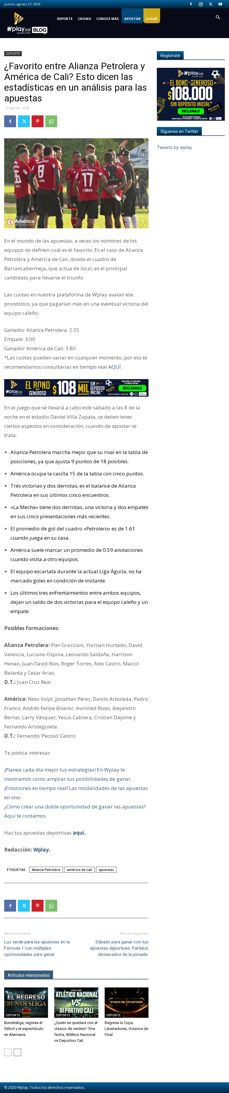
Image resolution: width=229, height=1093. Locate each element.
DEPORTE (64, 18)
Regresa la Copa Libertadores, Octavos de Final (126, 1028)
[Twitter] (210, 4)
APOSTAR (132, 18)
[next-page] (17, 1052)
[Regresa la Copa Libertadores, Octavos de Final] (126, 1002)
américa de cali (79, 869)
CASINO (84, 18)
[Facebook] (190, 4)
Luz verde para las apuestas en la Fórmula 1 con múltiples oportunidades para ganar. (37, 948)
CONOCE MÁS (107, 18)
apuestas (106, 869)
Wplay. (41, 849)
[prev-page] (8, 1052)
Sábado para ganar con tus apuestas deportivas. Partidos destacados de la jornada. (119, 948)
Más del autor (69, 975)
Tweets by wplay (174, 147)
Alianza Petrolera (46, 869)
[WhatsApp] (51, 121)
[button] (218, 17)
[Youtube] (220, 4)
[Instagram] (200, 4)
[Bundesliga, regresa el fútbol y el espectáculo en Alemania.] (26, 1002)
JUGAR (151, 18)
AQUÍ (114, 366)
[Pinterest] (38, 121)
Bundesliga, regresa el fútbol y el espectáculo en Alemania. (24, 1028)
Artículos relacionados (28, 975)
